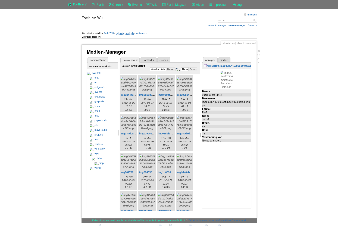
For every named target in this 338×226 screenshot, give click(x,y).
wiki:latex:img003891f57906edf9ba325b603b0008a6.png (240, 65)
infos (97, 106)
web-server (142, 33)
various (99, 144)
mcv (97, 115)
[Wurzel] (96, 73)
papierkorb (101, 120)
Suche (255, 20)
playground (101, 129)
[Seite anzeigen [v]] (258, 51)
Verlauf (224, 60)
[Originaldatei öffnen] (227, 79)
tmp (101, 163)
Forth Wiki (109, 32)
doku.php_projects (125, 32)
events (98, 91)
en (96, 82)
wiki (97, 153)
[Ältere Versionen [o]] (258, 55)
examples (100, 96)
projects (99, 134)
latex (97, 110)
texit (97, 139)
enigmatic (100, 87)
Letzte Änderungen (217, 25)
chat (97, 77)
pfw (96, 125)
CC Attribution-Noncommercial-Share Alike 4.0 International (217, 220)
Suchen (163, 60)
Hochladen (149, 60)
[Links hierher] (258, 59)
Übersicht (252, 25)
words (98, 167)
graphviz (99, 101)
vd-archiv (100, 148)
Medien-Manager (237, 25)
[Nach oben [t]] (258, 63)
